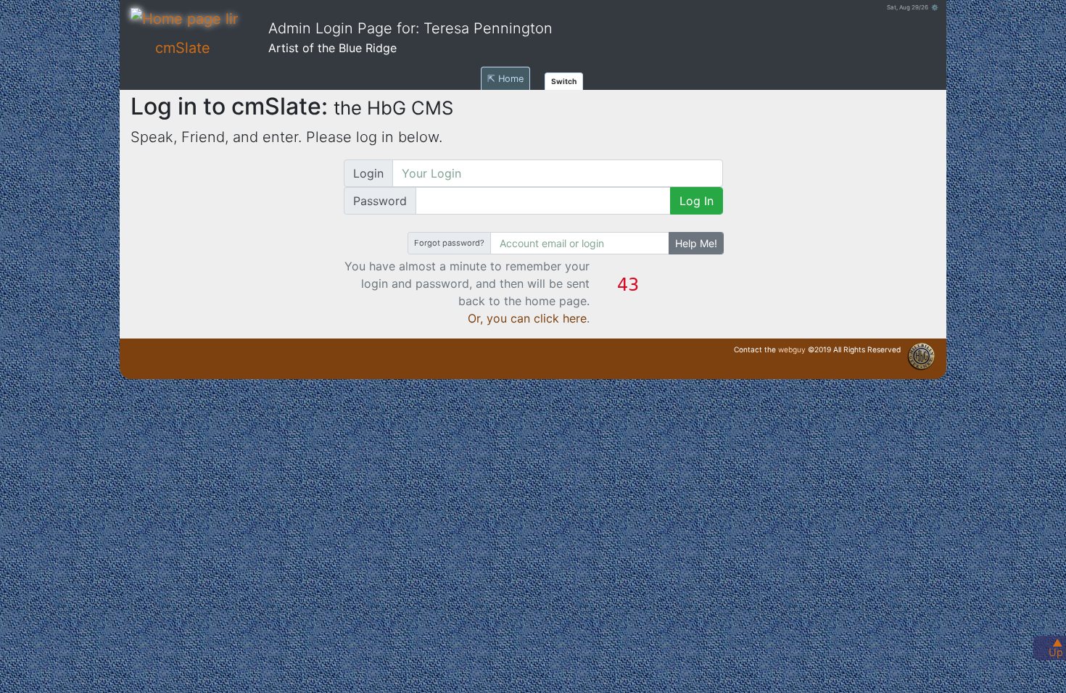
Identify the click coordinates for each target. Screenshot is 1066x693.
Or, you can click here (527, 318)
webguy (792, 349)
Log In (696, 201)
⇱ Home (505, 78)
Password (380, 201)
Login (368, 173)
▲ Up (1056, 647)
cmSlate (182, 48)
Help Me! (696, 243)
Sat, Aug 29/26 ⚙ (912, 7)
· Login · (935, 368)
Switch (564, 81)
